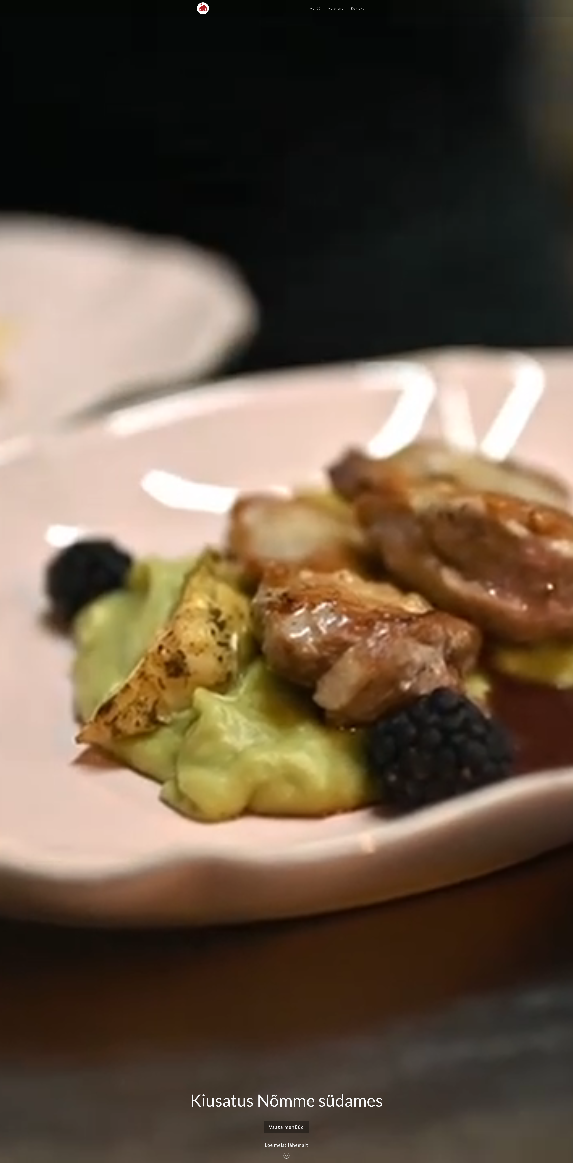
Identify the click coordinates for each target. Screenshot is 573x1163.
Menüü (315, 8)
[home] (203, 8)
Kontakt (357, 8)
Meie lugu (336, 8)
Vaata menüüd (286, 1127)
